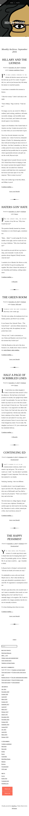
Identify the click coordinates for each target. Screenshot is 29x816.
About (11, 2)
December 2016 (5, 717)
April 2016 (4, 732)
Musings (3, 761)
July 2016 (3, 729)
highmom (23, 67)
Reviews (3, 764)
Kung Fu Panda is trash (17, 680)
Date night (3, 749)
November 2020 (5, 692)
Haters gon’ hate (15, 207)
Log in (3, 776)
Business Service (5, 677)
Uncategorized (14, 459)
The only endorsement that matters (19, 677)
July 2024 (3, 689)
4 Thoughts (14, 281)
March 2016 (4, 734)
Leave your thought (14, 191)
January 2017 (4, 714)
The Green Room (14, 297)
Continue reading (7, 187)
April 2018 (4, 697)
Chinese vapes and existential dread (9, 658)
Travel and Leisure (5, 672)
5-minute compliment (14, 70)
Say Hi (17, 2)
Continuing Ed (14, 452)
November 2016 (5, 719)
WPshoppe (14, 808)
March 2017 (4, 709)
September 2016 (5, 724)
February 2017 (4, 712)
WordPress (14, 806)
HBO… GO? (4, 655)
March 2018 (4, 699)
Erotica (13, 304)
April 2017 (4, 707)
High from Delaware (6, 653)
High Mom (15, 23)
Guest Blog (4, 756)
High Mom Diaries (5, 759)
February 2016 (4, 737)
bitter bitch (3, 746)
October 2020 (4, 694)
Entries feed (4, 778)
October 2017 (4, 702)
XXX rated (18, 304)
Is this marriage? (16, 682)
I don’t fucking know (6, 660)
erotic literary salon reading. (11, 350)
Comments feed (5, 781)
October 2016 (4, 722)
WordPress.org (4, 783)
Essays (22, 70)
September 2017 (5, 704)
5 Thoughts (14, 437)
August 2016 (4, 727)
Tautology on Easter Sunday (8, 663)
